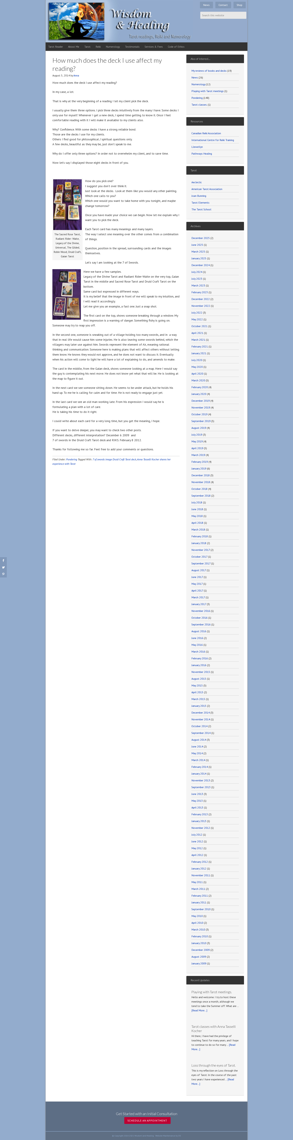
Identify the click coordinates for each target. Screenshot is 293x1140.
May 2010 (197, 916)
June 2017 (197, 577)
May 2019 (197, 441)
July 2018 (196, 502)
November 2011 (200, 875)
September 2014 (201, 733)
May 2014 (197, 753)
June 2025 (197, 244)
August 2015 (198, 678)
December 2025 (200, 238)
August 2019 (198, 427)
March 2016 (198, 651)
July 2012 (196, 834)
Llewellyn (197, 146)
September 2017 (200, 563)
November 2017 (200, 550)
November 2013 (200, 780)
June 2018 (197, 509)
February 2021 (199, 346)
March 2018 (198, 529)
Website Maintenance (165, 1135)
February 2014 (199, 766)
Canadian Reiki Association (206, 133)
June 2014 (197, 746)
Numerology (198, 84)
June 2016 (197, 638)
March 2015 (198, 699)
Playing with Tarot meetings (207, 91)
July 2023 (196, 278)
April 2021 (197, 333)
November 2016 (200, 611)
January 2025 (198, 258)
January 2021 (198, 353)
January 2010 (198, 943)
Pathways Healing (201, 153)
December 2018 (200, 475)
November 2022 (200, 305)
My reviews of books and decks (209, 70)
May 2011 (197, 882)
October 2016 (199, 617)
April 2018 (197, 522)
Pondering (71, 459)
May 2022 (197, 319)
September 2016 (201, 624)
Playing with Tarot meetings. (211, 992)
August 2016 (198, 631)
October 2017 (199, 556)
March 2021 (198, 339)
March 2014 (198, 760)
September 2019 (201, 421)
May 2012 (197, 848)
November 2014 (200, 719)
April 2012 (197, 855)
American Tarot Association (206, 189)
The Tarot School (201, 209)
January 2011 (198, 902)
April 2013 (197, 807)
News (194, 77)
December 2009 (200, 950)
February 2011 (199, 895)
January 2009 (198, 963)
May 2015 (197, 685)
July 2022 (196, 312)
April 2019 (197, 448)
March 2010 (198, 929)
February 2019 (199, 461)
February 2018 (199, 536)
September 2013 (201, 787)
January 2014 (198, 773)
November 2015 (200, 672)
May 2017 (197, 583)
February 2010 (199, 936)
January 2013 (198, 821)
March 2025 (198, 251)
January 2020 (198, 394)
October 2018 (199, 489)
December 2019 (200, 400)
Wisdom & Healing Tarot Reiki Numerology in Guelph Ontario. (119, 21)
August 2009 (198, 956)
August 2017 (198, 570)
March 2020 (198, 380)
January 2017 (198, 604)
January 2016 (198, 665)
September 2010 (201, 909)
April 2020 (197, 373)
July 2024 (196, 272)
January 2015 (198, 705)
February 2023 (199, 292)
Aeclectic (196, 182)
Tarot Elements (200, 202)
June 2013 (197, 794)
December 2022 (200, 299)
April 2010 (197, 922)
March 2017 (198, 597)
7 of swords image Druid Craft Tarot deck (114, 459)
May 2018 (197, 516)
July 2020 (196, 360)
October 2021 (199, 326)
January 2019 (198, 468)
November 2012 (200, 827)
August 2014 (198, 739)
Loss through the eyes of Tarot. (213, 1065)
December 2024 (200, 265)
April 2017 (197, 590)
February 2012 (199, 861)
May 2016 (197, 644)
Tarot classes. (199, 104)
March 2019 (198, 455)
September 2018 (201, 495)
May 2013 (197, 800)
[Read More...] (199, 1010)
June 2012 (197, 841)
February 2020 (199, 387)
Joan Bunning (198, 195)
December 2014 (200, 712)
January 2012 (198, 868)
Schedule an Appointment (147, 1120)
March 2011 (198, 889)
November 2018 (200, 482)
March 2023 (198, 285)
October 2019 (199, 414)
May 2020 (197, 366)
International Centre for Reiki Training (212, 140)
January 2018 (198, 543)
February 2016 (199, 658)
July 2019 (196, 434)
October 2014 (199, 726)
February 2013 (199, 814)
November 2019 (200, 407)
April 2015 (197, 692)
